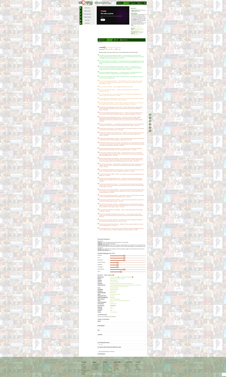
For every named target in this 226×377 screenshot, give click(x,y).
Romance (140, 33)
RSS (115, 370)
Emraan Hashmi (122, 283)
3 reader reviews (121, 42)
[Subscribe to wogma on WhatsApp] (150, 114)
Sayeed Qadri (119, 300)
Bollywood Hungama (117, 55)
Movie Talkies (109, 164)
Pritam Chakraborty (114, 299)
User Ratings (95, 366)
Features (127, 366)
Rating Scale (105, 369)
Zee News (108, 228)
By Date (83, 364)
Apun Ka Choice (118, 107)
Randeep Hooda (137, 29)
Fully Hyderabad (113, 98)
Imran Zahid (125, 286)
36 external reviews (107, 42)
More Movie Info (134, 34)
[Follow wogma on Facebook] (150, 117)
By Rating (84, 366)
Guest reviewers (106, 366)
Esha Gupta (137, 30)
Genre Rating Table (86, 370)
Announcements (106, 370)
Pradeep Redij (113, 303)
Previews (127, 365)
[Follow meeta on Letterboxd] (150, 127)
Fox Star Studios (120, 278)
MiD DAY (117, 158)
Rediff (113, 174)
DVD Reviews (95, 369)
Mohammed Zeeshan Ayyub (116, 286)
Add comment (133, 42)
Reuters (119, 178)
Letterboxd (116, 369)
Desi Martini (115, 61)
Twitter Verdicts (95, 365)
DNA (110, 94)
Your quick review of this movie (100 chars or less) (109, 347)
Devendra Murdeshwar (115, 294)
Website (112, 277)
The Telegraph (117, 209)
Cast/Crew (84, 368)
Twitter (115, 366)
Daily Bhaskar (109, 124)
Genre (83, 369)
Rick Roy (112, 302)
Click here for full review (136, 26)
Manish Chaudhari (136, 285)
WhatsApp (137, 364)
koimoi (116, 72)
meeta (111, 307)
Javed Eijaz (112, 297)
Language (84, 372)
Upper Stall (115, 219)
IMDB (131, 277)
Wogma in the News (107, 372)
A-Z (82, 365)
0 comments (127, 42)
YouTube (121, 277)
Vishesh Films (113, 278)
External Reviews (96, 364)
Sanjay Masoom (113, 291)
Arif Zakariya (128, 285)
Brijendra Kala (121, 285)
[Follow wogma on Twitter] (150, 121)
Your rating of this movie (103, 342)
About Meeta (106, 365)
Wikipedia (126, 277)
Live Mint (119, 152)
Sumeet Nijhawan (114, 285)
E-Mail (136, 365)
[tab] (102, 40)
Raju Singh (112, 295)
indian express (118, 148)
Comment (100, 334)
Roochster (115, 184)
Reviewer (84, 374)
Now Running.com (119, 169)
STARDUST (116, 195)
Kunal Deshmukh (138, 28)
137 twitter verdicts (114, 42)
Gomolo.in (117, 138)
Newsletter (116, 365)
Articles (126, 364)
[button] (120, 3)
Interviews (127, 368)
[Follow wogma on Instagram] (150, 124)
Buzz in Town (118, 117)
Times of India (116, 76)
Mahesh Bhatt (113, 280)
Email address (101, 325)
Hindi (111, 308)
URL (99, 330)
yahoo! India (116, 224)
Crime (136, 33)
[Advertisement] (87, 32)
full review (121, 58)
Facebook (116, 277)
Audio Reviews (95, 368)
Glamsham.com (118, 132)
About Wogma (106, 364)
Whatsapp (116, 364)
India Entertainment (119, 66)
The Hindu (117, 199)
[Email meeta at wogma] (150, 130)
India (111, 310)
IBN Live (112, 102)
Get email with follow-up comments (107, 351)
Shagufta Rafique (114, 288)
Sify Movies (116, 189)
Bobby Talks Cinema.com (118, 112)
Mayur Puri (112, 300)
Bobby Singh (113, 292)
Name (99, 321)
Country (83, 373)
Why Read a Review (107, 368)
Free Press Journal (110, 128)
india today (117, 142)
